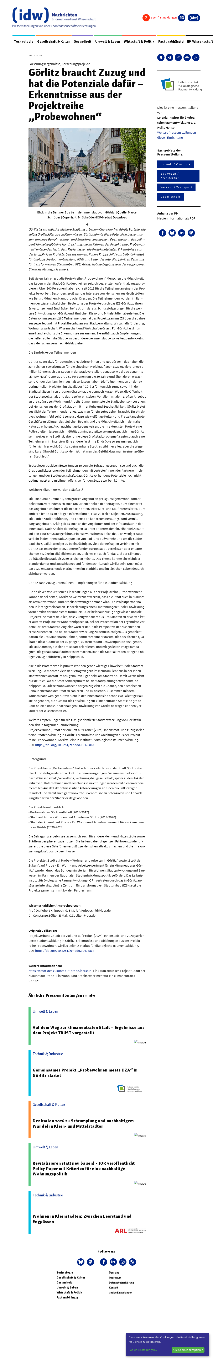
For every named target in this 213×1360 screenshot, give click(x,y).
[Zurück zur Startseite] (54, 17)
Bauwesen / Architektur (170, 176)
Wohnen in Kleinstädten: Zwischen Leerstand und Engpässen (82, 1219)
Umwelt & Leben (107, 41)
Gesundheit (82, 41)
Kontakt (113, 1287)
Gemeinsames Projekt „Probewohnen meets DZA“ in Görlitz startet (85, 1073)
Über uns (114, 1272)
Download (120, 217)
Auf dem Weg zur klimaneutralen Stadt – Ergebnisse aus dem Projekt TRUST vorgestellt (88, 1030)
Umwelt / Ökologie (176, 164)
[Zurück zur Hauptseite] (194, 17)
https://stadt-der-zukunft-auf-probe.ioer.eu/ (59, 971)
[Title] (178, 57)
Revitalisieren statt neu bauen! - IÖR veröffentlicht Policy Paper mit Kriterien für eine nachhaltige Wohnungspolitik (84, 1168)
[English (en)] (181, 17)
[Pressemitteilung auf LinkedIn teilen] (181, 233)
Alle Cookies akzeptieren (188, 1350)
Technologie (23, 41)
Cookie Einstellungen (120, 1292)
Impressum (115, 1277)
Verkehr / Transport (176, 187)
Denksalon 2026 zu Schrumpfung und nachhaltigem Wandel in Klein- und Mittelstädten (83, 1123)
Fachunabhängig (170, 41)
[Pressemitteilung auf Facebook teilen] (162, 233)
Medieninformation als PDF (176, 218)
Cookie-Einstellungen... (143, 1350)
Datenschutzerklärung (121, 1282)
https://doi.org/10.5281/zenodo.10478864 (64, 745)
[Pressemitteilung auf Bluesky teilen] (172, 233)
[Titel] (161, 57)
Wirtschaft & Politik (139, 41)
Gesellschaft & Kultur (53, 41)
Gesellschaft (171, 197)
